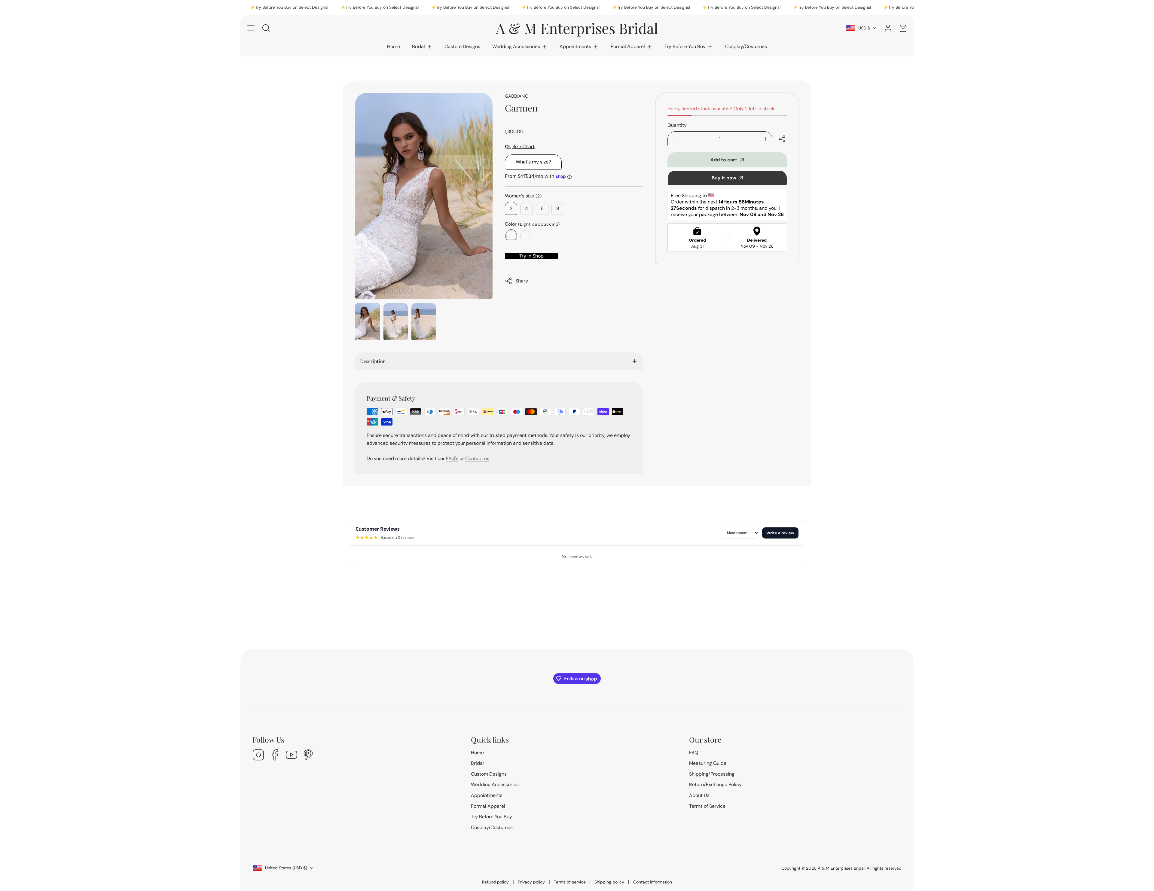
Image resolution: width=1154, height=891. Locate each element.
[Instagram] (258, 755)
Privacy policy (531, 882)
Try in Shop (531, 256)
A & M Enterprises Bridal (841, 868)
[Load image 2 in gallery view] (395, 321)
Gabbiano (517, 95)
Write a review (780, 533)
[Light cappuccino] (511, 234)
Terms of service (570, 882)
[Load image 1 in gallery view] (367, 321)
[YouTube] (291, 755)
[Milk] (525, 234)
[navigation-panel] (250, 27)
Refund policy (495, 882)
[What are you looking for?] (265, 27)
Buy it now (724, 178)
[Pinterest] (308, 755)
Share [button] (521, 281)
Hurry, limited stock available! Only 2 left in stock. (721, 108)
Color (532, 224)
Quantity (677, 125)
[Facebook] (275, 755)
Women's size (523, 196)
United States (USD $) (286, 868)
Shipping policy (609, 882)
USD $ (864, 28)
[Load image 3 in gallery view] (423, 321)
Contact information (652, 882)
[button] (422, 46)
